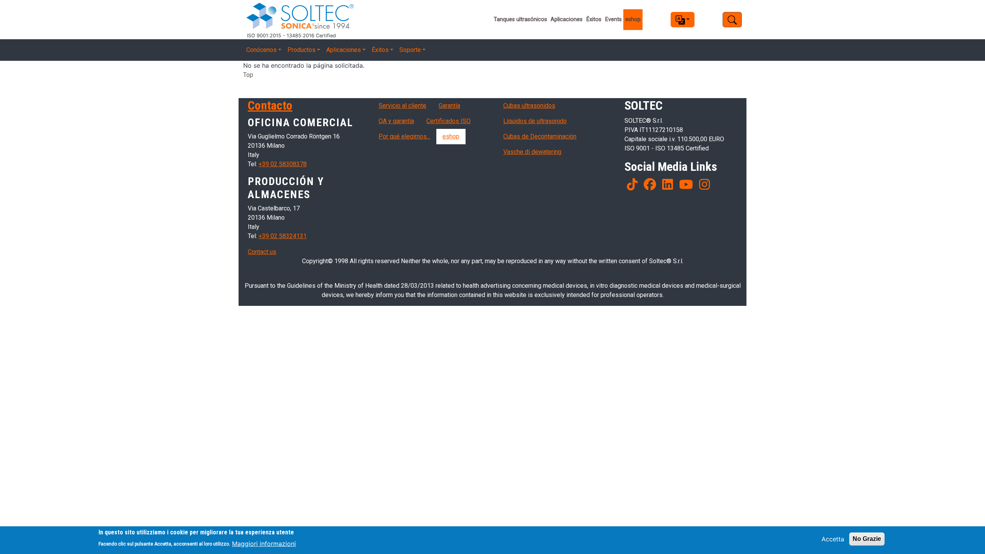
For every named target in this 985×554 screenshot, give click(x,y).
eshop (633, 19)
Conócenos (261, 49)
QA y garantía (396, 121)
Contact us (262, 251)
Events (613, 19)
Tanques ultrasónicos (520, 19)
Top (248, 74)
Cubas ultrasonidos (529, 105)
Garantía (449, 105)
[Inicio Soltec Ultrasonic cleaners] (353, 16)
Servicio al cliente (402, 105)
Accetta (832, 539)
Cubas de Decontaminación (539, 136)
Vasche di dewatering (532, 151)
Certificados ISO (448, 121)
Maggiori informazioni (264, 543)
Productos (301, 49)
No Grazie (867, 539)
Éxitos (593, 19)
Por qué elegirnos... (404, 136)
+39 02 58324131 (283, 236)
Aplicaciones (567, 19)
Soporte (410, 49)
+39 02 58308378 (283, 164)
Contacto (270, 105)
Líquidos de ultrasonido (535, 121)
